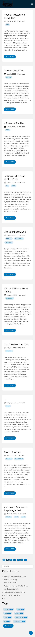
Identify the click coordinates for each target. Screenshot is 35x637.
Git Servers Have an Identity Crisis (14, 178)
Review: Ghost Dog (14, 71)
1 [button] (7, 560)
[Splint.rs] (15, 4)
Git (7, 185)
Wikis (23, 517)
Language (9, 242)
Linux (8, 406)
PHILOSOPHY (19, 621)
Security (9, 351)
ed (5, 399)
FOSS (7, 130)
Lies (7, 24)
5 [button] (21, 560)
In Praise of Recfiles (14, 123)
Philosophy (19, 238)
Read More (10, 56)
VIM (6, 621)
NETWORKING (21, 617)
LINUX (7, 617)
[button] (3, 560)
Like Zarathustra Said (15, 232)
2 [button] (10, 560)
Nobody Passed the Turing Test (14, 16)
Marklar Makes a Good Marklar (16, 290)
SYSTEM (18, 613)
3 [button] (14, 560)
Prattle (8, 238)
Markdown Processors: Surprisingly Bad (16, 509)
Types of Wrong (12, 452)
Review (8, 77)
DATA (20, 609)
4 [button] (18, 560)
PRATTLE (8, 609)
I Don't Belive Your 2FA (16, 344)
